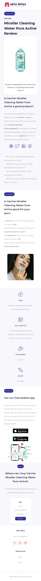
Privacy (20, 562)
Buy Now (20, 518)
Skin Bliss (20, 531)
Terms (20, 557)
